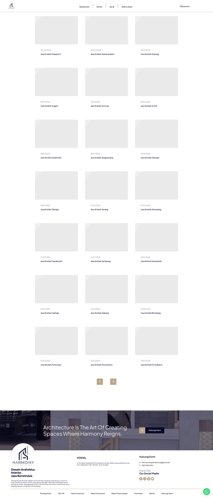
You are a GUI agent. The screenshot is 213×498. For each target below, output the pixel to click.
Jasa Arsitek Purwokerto (102, 364)
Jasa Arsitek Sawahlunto (51, 261)
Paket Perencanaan (119, 493)
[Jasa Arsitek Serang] (106, 185)
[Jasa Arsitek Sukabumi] (56, 30)
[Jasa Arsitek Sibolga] (56, 185)
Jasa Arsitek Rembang (151, 313)
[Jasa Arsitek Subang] (156, 30)
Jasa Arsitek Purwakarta (151, 364)
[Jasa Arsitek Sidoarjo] (156, 134)
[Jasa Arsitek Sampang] (106, 237)
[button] (206, 491)
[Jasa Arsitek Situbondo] (56, 134)
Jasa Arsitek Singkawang (102, 157)
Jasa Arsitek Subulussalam (102, 54)
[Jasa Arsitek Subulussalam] (106, 30)
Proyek (99, 6)
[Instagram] (141, 478)
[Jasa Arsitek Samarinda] (156, 237)
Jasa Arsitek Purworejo (50, 364)
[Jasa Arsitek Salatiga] (56, 289)
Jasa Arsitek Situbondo (50, 157)
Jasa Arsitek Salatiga (49, 313)
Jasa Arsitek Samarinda (151, 261)
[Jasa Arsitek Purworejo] (56, 341)
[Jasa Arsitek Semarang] (156, 185)
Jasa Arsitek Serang (99, 209)
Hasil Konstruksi (77, 493)
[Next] (113, 381)
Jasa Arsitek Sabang (100, 313)
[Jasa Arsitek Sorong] (106, 82)
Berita (152, 493)
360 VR (112, 6)
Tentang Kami (84, 6)
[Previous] (100, 381)
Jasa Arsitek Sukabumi (50, 54)
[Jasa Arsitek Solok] (156, 82)
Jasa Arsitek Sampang (101, 261)
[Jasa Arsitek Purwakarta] (156, 341)
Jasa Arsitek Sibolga (49, 209)
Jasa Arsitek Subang (150, 54)
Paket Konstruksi (98, 493)
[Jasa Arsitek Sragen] (56, 82)
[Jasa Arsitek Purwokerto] (106, 341)
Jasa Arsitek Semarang (151, 209)
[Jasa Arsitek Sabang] (106, 289)
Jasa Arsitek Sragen (49, 106)
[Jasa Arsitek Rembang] (156, 289)
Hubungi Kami (167, 493)
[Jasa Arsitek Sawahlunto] (56, 237)
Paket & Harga (127, 6)
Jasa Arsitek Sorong (100, 106)
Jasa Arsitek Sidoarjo (150, 157)
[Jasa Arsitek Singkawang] (106, 134)
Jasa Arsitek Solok (149, 106)
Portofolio (138, 493)
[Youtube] (152, 478)
